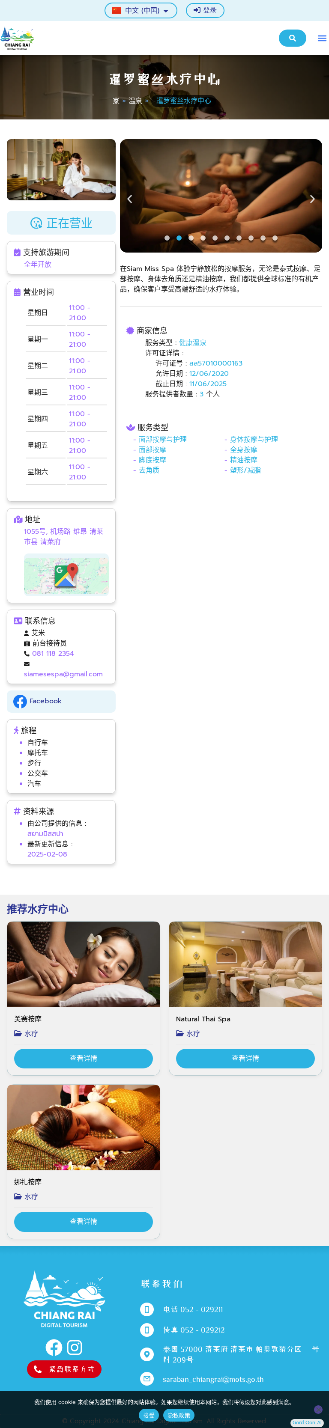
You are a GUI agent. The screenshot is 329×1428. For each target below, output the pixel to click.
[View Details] (83, 1058)
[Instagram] (74, 1347)
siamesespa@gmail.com (63, 674)
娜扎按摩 (28, 1182)
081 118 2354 (53, 654)
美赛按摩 (28, 1019)
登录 (208, 10)
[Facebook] (54, 1347)
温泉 (135, 101)
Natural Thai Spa (203, 1019)
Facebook (44, 701)
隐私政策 (178, 1415)
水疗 (30, 1034)
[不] (318, 1409)
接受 (149, 1415)
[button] (322, 38)
